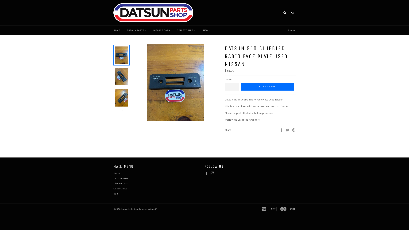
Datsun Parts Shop (130, 209)
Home (116, 30)
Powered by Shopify (148, 209)
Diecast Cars (161, 30)
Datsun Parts (136, 30)
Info (205, 30)
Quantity (229, 79)
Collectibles (185, 30)
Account (292, 30)
